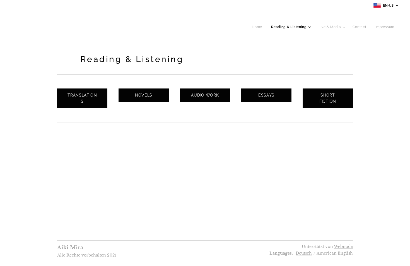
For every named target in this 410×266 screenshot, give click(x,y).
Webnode (343, 246)
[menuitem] (258, 27)
